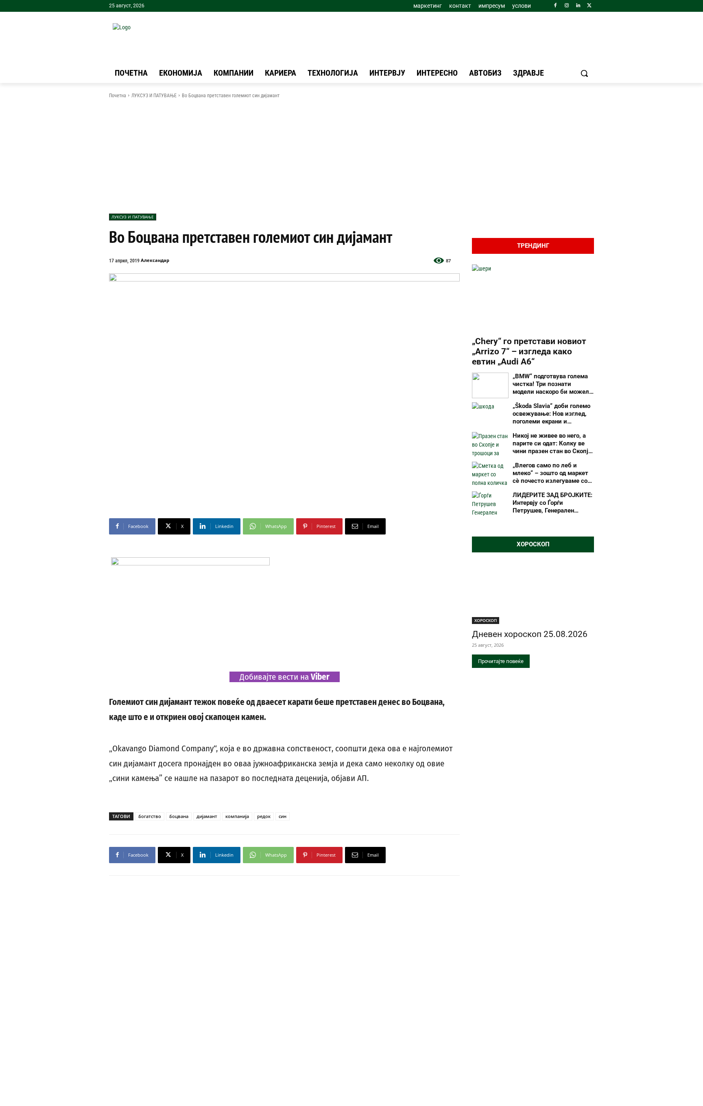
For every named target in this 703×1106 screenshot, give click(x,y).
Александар (155, 260)
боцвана (178, 816)
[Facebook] (555, 6)
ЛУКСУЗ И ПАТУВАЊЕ (154, 95)
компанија (237, 816)
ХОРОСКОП (485, 620)
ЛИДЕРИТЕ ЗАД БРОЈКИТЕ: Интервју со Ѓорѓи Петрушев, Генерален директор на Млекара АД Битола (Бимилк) (552, 502)
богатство (149, 816)
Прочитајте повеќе (501, 661)
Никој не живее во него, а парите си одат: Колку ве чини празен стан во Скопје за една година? (552, 443)
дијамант (206, 816)
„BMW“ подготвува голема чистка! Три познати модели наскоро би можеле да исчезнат (552, 384)
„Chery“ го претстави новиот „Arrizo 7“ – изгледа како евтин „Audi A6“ (529, 351)
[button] (584, 73)
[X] (589, 6)
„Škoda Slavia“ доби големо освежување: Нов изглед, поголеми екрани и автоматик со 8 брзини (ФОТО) (551, 413)
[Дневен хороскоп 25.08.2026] (533, 593)
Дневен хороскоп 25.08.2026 (529, 634)
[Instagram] (567, 6)
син (282, 816)
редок (264, 816)
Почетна (117, 95)
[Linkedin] (578, 6)
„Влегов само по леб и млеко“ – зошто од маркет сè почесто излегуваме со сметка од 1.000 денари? (550, 473)
